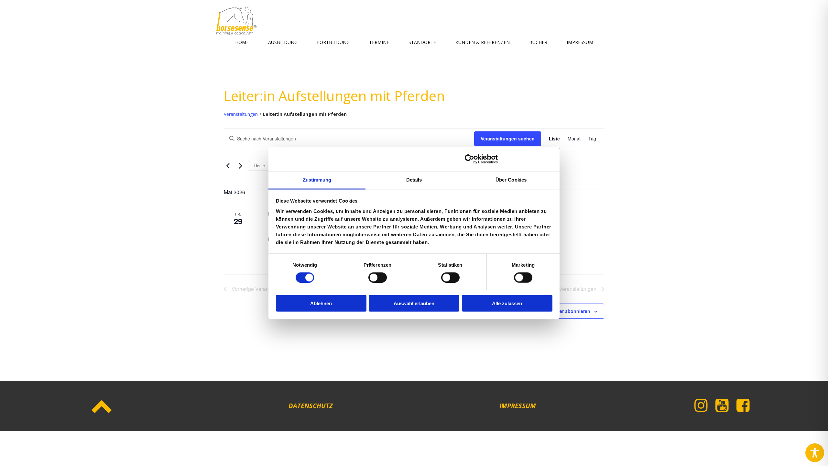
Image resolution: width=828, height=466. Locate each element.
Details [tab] (414, 180)
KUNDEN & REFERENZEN (482, 42)
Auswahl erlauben (414, 303)
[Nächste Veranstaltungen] (240, 166)
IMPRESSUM (580, 42)
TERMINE (379, 42)
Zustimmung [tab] (317, 180)
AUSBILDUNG (283, 42)
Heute (259, 165)
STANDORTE (422, 42)
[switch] (377, 277)
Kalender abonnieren (567, 311)
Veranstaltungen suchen (508, 138)
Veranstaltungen (241, 114)
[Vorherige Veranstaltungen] (228, 166)
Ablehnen (321, 303)
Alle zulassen (507, 303)
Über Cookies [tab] (511, 180)
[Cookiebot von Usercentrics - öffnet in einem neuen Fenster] (469, 159)
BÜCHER (538, 42)
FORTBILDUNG (333, 42)
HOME (242, 42)
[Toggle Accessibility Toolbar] (815, 453)
